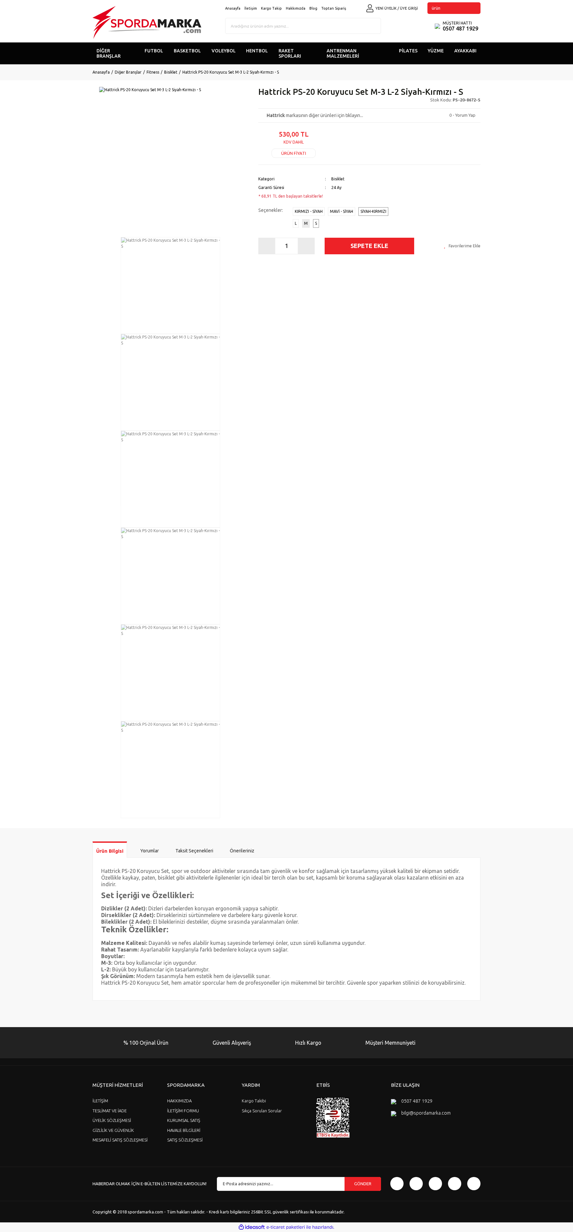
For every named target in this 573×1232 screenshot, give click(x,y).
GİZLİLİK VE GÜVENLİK (113, 1130)
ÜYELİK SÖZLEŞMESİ (112, 1120)
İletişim (250, 8)
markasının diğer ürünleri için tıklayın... (315, 115)
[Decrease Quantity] (267, 246)
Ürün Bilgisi (109, 851)
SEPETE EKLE (369, 245)
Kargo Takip (271, 8)
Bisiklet (338, 179)
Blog (313, 8)
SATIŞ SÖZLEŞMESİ (185, 1140)
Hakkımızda (295, 8)
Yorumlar (149, 850)
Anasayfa (232, 8)
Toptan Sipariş (333, 8)
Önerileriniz (242, 850)
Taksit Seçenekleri (194, 850)
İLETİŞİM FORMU (183, 1110)
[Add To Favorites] (462, 246)
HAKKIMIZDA (179, 1100)
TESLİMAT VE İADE (110, 1110)
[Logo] (147, 22)
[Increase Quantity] (306, 246)
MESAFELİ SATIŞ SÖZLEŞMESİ (120, 1140)
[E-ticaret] (285, 1227)
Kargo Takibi (254, 1100)
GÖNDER (362, 1183)
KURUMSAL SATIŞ (183, 1120)
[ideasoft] (251, 1227)
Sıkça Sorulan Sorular (262, 1110)
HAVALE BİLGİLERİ (183, 1130)
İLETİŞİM (100, 1100)
